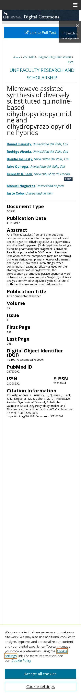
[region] (40, 660)
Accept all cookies (40, 674)
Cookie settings (40, 686)
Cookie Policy (21, 660)
